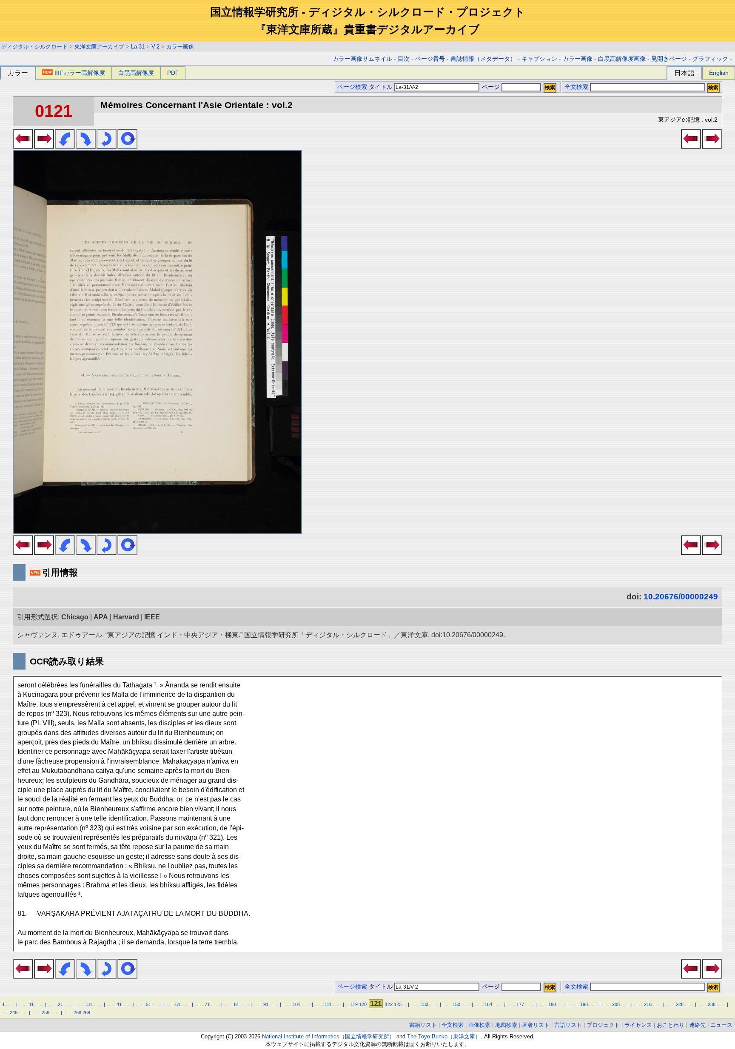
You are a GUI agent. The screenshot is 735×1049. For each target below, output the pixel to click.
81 (236, 1004)
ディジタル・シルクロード (34, 46)
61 (177, 1004)
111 (328, 1004)
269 (86, 1012)
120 (363, 1004)
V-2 (155, 46)
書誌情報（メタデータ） (483, 59)
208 (616, 1004)
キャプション (539, 59)
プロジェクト (603, 1025)
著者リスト (536, 1025)
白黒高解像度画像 (622, 59)
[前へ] (23, 146)
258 (45, 1012)
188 (552, 1004)
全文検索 (576, 87)
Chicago (74, 617)
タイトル (381, 87)
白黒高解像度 (136, 72)
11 (31, 1004)
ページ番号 (430, 59)
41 (119, 1004)
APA (101, 617)
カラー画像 (180, 46)
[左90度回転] (65, 146)
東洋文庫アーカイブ (99, 46)
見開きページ (669, 59)
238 (711, 1004)
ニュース (721, 1025)
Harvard (126, 617)
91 (265, 1004)
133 (424, 1004)
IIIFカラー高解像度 (79, 72)
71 (207, 1004)
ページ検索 (352, 87)
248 (13, 1012)
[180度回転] (107, 146)
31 (89, 1004)
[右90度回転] (86, 146)
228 (680, 1004)
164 (488, 1004)
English (719, 72)
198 (584, 1004)
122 (389, 1004)
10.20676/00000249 (681, 596)
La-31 (138, 46)
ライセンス (638, 1025)
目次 (404, 59)
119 (354, 1004)
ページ (490, 87)
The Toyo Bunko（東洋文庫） (444, 1036)
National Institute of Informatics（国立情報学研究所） (328, 1036)
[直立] (127, 146)
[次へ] (44, 146)
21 (60, 1004)
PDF (173, 72)
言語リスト (568, 1025)
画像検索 (479, 1025)
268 (77, 1012)
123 (398, 1004)
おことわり (670, 1025)
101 (296, 1004)
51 (148, 1004)
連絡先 (697, 1025)
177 (520, 1004)
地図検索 (506, 1025)
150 (456, 1004)
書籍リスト (423, 1025)
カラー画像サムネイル (362, 59)
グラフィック (710, 59)
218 (648, 1004)
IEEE (152, 617)
